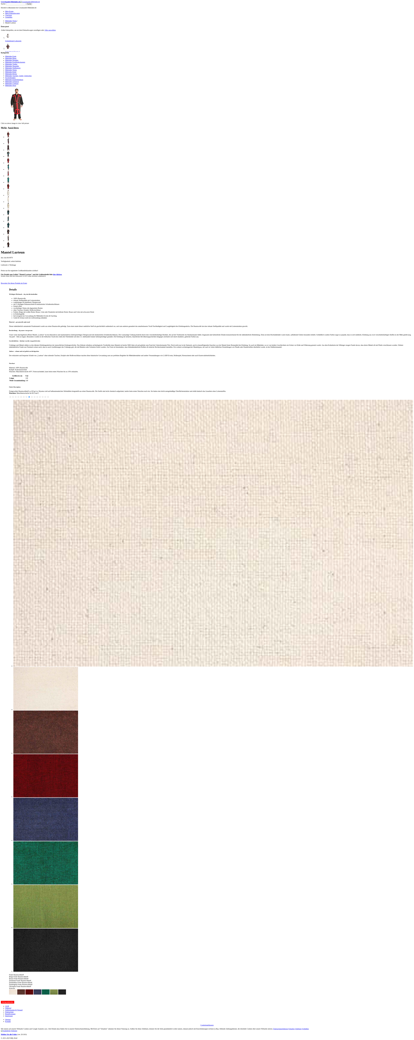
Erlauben (292, 1029)
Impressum (9, 1016)
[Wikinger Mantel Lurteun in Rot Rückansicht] (8, 182)
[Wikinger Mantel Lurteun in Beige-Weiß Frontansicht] (8, 195)
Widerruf (8, 1008)
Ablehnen (298, 1029)
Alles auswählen (50, 30)
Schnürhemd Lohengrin (13, 41)
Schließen (305, 1029)
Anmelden (8, 17)
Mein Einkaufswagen (12, 13)
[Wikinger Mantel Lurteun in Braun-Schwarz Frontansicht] (8, 234)
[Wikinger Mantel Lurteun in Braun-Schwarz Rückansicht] (8, 247)
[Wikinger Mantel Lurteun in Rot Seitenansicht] (8, 169)
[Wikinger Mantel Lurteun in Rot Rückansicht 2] (8, 189)
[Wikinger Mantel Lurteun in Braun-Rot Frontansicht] (8, 137)
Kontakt (8, 1021)
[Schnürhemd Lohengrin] (8, 38)
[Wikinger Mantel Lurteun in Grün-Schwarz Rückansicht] (8, 228)
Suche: (3, 4)
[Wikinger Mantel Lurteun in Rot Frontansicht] (8, 156)
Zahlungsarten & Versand (14, 1010)
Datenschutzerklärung (280, 1029)
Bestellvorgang (10, 1014)
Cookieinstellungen (207, 1025)
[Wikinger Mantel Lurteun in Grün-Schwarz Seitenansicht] (8, 221)
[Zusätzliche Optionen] (9, 1031)
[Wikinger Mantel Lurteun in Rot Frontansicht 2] (8, 163)
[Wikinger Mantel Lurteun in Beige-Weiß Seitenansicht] (8, 202)
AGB (7, 1006)
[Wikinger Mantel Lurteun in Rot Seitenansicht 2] (8, 176)
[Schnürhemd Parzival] (8, 48)
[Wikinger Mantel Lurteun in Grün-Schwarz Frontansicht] (8, 215)
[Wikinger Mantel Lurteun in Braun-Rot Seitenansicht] (8, 143)
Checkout (8, 15)
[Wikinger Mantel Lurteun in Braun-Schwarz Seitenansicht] (8, 240)
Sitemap (8, 1019)
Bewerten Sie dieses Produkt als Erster (14, 283)
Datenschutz (9, 1012)
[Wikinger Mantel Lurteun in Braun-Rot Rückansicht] (8, 150)
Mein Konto (9, 11)
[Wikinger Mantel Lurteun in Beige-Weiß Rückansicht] (8, 208)
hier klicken (57, 274)
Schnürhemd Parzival (12, 52)
